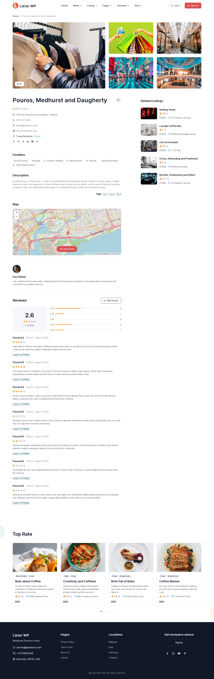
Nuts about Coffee (28, 581)
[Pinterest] (18, 142)
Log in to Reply (21, 354)
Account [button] (122, 5)
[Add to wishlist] (118, 100)
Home (64, 5)
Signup (179, 642)
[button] (28, 136)
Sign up (194, 5)
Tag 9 (118, 194)
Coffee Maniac (169, 581)
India (111, 647)
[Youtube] (32, 142)
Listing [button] (90, 5)
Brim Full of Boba (123, 581)
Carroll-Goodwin (168, 142)
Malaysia (113, 642)
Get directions (67, 249)
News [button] (76, 5)
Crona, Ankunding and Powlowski (178, 158)
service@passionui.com (28, 647)
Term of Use (67, 647)
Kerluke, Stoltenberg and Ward (177, 174)
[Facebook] (14, 142)
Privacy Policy (67, 642)
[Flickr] (37, 142)
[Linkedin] (28, 142)
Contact (64, 657)
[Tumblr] (23, 142)
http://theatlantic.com (26, 131)
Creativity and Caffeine (79, 581)
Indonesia (113, 652)
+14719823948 (24, 653)
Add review (112, 300)
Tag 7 (105, 194)
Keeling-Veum (167, 109)
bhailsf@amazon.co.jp (26, 125)
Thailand (113, 657)
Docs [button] (137, 5)
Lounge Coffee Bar (170, 126)
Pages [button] (105, 5)
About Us (65, 652)
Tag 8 (111, 194)
